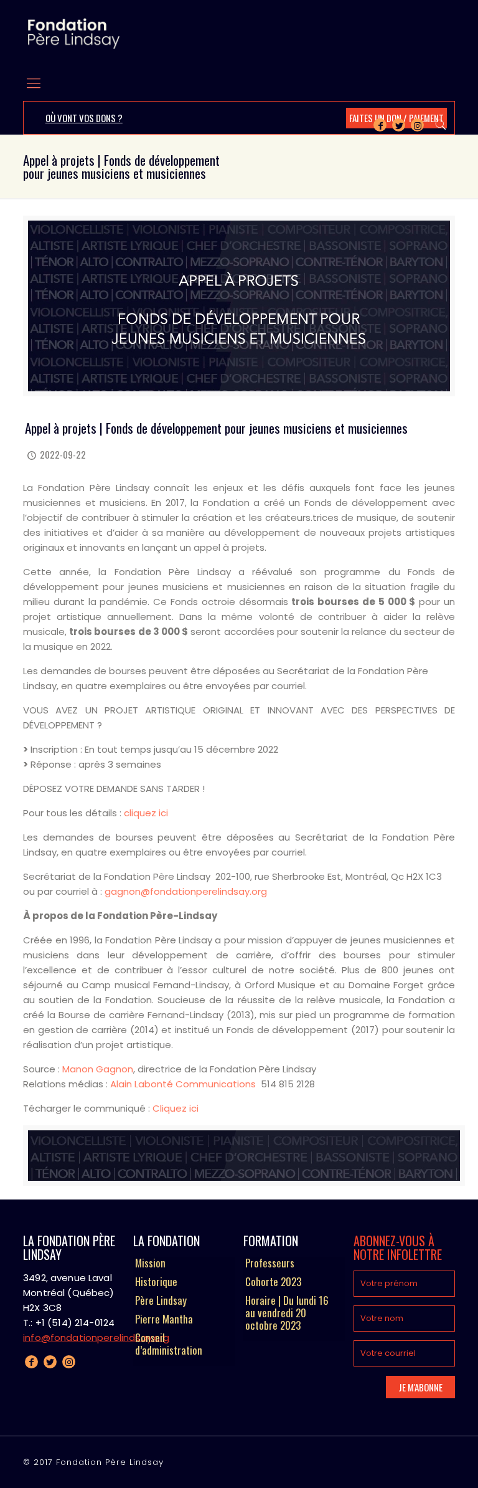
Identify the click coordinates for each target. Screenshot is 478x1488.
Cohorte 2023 (273, 1282)
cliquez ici (146, 812)
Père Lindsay (161, 1301)
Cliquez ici (175, 1108)
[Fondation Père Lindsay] (74, 33)
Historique (156, 1282)
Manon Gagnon (97, 1068)
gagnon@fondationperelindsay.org (186, 891)
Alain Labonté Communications (184, 1083)
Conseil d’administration (168, 1345)
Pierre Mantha (164, 1320)
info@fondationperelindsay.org (96, 1337)
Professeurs (269, 1264)
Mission (150, 1264)
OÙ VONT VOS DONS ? (84, 118)
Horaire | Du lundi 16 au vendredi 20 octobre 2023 (287, 1313)
